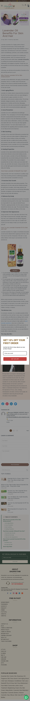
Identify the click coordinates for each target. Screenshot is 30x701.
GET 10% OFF (15, 359)
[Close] (27, 338)
